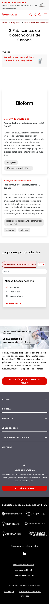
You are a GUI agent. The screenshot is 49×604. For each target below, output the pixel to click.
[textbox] (24, 271)
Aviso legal (9, 591)
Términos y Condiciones (30, 591)
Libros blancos (10, 428)
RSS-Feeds (7, 447)
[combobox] (24, 271)
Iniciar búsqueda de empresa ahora (24, 381)
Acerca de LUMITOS (23, 569)
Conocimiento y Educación (16, 438)
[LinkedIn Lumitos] (24, 553)
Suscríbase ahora (24, 488)
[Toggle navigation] (45, 15)
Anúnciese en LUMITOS (23, 564)
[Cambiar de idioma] (40, 14)
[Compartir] (35, 14)
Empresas (7, 409)
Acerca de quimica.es (24, 575)
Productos (7, 418)
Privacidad (24, 595)
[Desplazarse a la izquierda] (39, 264)
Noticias (6, 399)
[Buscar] (31, 14)
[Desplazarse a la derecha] (43, 264)
